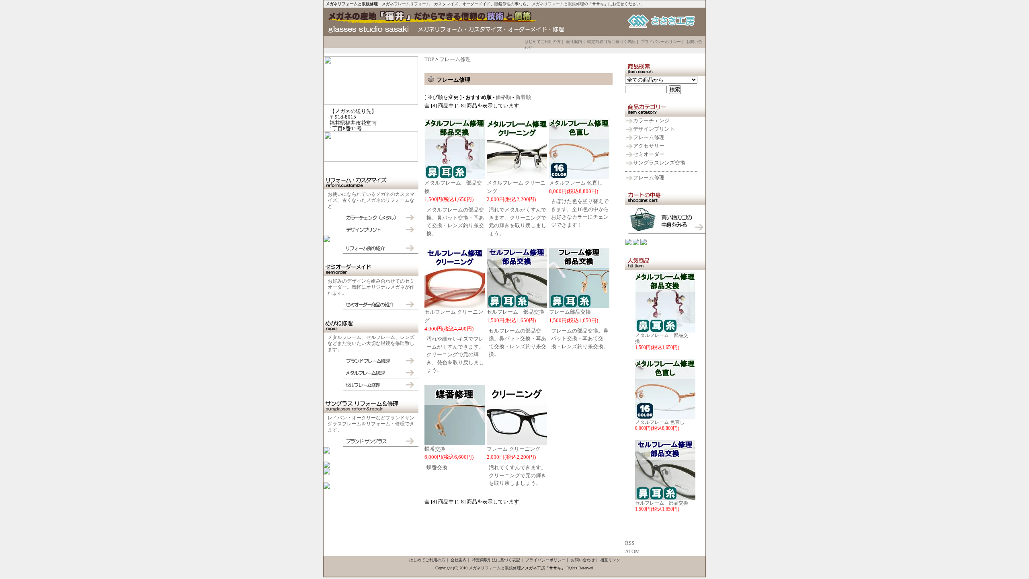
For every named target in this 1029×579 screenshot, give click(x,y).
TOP (429, 59)
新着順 (523, 97)
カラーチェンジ (651, 120)
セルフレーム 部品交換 (661, 503)
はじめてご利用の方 (543, 41)
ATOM (632, 551)
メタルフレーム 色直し (660, 422)
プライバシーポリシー (661, 41)
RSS (629, 543)
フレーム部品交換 (570, 312)
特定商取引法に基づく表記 (611, 41)
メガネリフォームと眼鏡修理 (558, 4)
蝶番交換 (434, 449)
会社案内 (574, 41)
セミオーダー (648, 154)
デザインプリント (654, 129)
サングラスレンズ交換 (659, 163)
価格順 (503, 97)
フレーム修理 (648, 137)
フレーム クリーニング (513, 449)
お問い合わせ (583, 560)
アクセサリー (648, 146)
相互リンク (610, 560)
